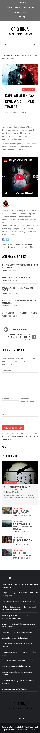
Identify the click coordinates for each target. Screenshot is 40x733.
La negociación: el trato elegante (15, 689)
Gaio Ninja (20, 29)
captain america (27, 244)
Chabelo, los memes (20, 329)
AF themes (31, 729)
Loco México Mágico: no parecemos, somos (22, 512)
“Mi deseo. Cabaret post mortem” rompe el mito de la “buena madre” (20, 266)
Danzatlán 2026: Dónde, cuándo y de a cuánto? (20, 313)
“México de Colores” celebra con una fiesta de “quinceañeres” (19, 301)
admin (9, 112)
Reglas (17, 7)
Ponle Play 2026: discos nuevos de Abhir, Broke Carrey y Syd (20, 585)
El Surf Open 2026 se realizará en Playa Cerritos (17, 645)
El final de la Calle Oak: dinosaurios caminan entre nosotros (23, 526)
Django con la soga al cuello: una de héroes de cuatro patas (18, 488)
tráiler (30, 247)
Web (4, 414)
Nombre (6, 398)
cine (3, 247)
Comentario (7, 370)
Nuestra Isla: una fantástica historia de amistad (17, 673)
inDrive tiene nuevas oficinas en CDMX (17, 666)
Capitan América (13, 244)
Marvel (24, 247)
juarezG (17, 516)
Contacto (8, 7)
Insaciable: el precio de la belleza (22, 541)
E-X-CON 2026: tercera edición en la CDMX (18, 660)
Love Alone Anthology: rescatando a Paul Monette (17, 289)
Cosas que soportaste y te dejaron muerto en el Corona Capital (18, 337)
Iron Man (17, 247)
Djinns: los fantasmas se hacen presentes (17, 277)
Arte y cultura (28, 89)
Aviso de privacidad (20, 12)
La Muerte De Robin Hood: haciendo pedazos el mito (23, 554)
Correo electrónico (26, 401)
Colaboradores (28, 7)
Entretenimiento (10, 482)
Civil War (9, 247)
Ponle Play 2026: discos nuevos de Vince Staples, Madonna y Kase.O (17, 617)
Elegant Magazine (18, 729)
